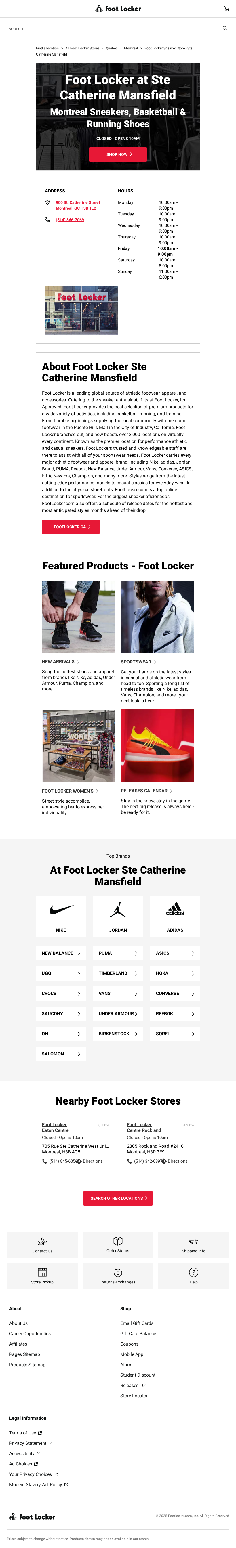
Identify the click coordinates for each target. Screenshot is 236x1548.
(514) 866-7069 (70, 219)
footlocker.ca (70, 527)
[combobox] (118, 28)
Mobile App (131, 1354)
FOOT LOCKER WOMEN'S (68, 791)
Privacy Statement (28, 1443)
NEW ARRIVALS (58, 661)
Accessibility (22, 1453)
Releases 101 (133, 1385)
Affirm (126, 1364)
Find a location (48, 48)
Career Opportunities (30, 1333)
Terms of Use (23, 1433)
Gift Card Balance (138, 1333)
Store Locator (134, 1395)
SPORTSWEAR (136, 662)
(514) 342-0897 (147, 1161)
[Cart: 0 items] (226, 8)
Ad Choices (21, 1464)
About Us (18, 1323)
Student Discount (137, 1375)
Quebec (112, 48)
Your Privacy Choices (31, 1474)
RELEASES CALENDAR (144, 790)
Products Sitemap (27, 1364)
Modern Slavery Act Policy (36, 1484)
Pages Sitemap (24, 1354)
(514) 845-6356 (62, 1161)
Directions (93, 1161)
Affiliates (18, 1344)
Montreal (131, 48)
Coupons (129, 1344)
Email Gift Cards (136, 1323)
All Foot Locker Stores (82, 48)
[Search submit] (225, 28)
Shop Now (116, 154)
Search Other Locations (117, 1198)
